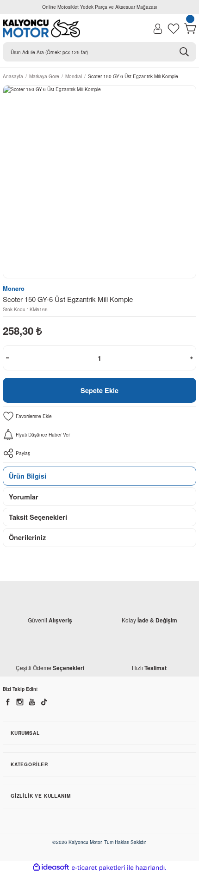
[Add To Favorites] (99, 416)
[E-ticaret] (98, 867)
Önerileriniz (27, 537)
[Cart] (190, 28)
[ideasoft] (50, 867)
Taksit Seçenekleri (38, 517)
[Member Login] (158, 28)
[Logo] (41, 28)
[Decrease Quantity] (7, 357)
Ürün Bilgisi (27, 475)
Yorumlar (23, 496)
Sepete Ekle (99, 390)
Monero (14, 288)
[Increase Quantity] (191, 358)
